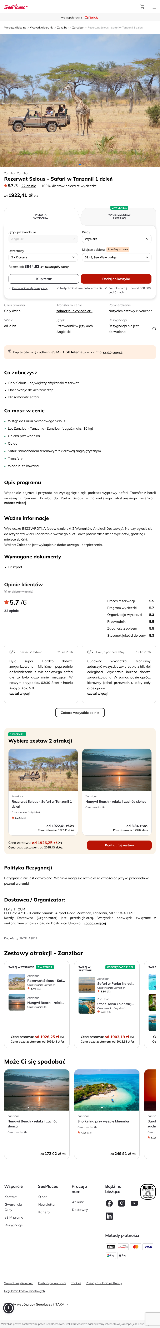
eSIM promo (14, 1217)
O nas (42, 1197)
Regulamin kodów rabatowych (24, 1291)
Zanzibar (63, 27)
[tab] (80, 1304)
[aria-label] (16, 6)
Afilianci (78, 1202)
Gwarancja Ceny (13, 1207)
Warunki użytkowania (18, 1283)
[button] (8, 1308)
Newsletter (47, 1204)
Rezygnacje (14, 1225)
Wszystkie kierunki (41, 27)
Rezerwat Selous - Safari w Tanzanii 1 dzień (115, 27)
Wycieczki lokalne (15, 27)
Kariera (44, 1212)
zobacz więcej (15, 503)
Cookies (76, 1283)
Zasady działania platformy (104, 1283)
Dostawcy (80, 1210)
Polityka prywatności (52, 1283)
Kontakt (11, 1197)
